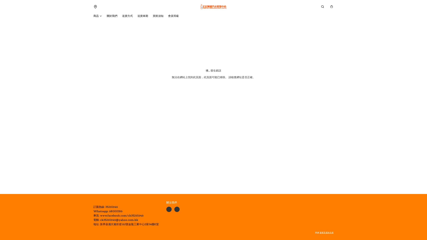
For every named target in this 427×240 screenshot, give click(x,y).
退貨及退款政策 (327, 232)
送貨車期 (142, 16)
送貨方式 (127, 16)
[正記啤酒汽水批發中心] (213, 6)
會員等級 (173, 16)
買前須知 (158, 16)
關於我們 (112, 16)
